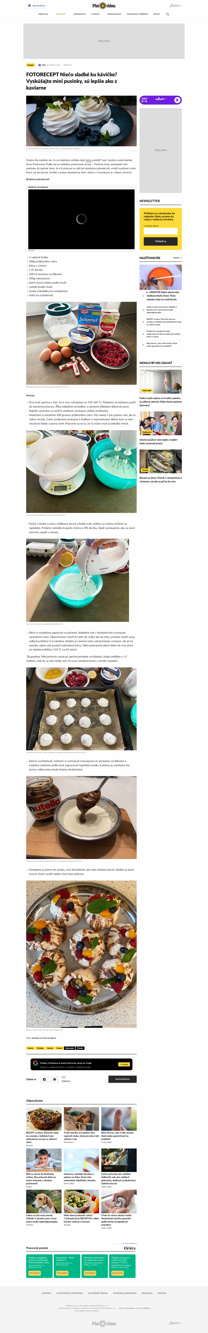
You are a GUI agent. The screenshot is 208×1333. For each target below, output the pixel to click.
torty (88, 160)
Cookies (46, 1293)
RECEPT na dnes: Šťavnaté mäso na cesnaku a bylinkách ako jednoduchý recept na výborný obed (164, 322)
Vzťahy (95, 14)
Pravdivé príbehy (137, 14)
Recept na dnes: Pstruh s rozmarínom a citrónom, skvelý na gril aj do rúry (161, 480)
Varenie (60, 14)
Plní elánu (40, 1048)
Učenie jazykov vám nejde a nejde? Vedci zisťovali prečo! (159, 442)
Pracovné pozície (37, 1248)
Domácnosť (115, 14)
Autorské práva (98, 1293)
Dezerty (30, 1048)
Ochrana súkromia (125, 1293)
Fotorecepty (69, 1048)
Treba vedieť (146, 390)
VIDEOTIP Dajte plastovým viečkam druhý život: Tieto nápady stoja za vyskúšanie (163, 296)
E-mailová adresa (151, 226)
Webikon (146, 1308)
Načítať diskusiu (122, 1079)
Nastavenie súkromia (70, 1293)
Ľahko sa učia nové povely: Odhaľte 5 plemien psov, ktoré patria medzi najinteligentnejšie (162, 310)
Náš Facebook (39, 6)
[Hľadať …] (167, 14)
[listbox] (173, 258)
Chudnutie (79, 14)
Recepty (31, 65)
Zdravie (43, 14)
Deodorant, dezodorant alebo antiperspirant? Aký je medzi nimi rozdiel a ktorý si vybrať (164, 334)
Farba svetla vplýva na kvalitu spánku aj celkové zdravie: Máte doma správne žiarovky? (161, 402)
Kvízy (157, 14)
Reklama (147, 1293)
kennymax (130, 1308)
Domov (162, 1293)
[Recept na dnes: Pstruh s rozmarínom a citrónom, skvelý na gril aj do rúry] (161, 461)
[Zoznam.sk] (175, 6)
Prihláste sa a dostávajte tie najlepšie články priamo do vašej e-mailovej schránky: (159, 216)
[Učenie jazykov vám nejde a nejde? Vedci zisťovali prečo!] (161, 423)
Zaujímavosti (146, 432)
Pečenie (80, 1048)
